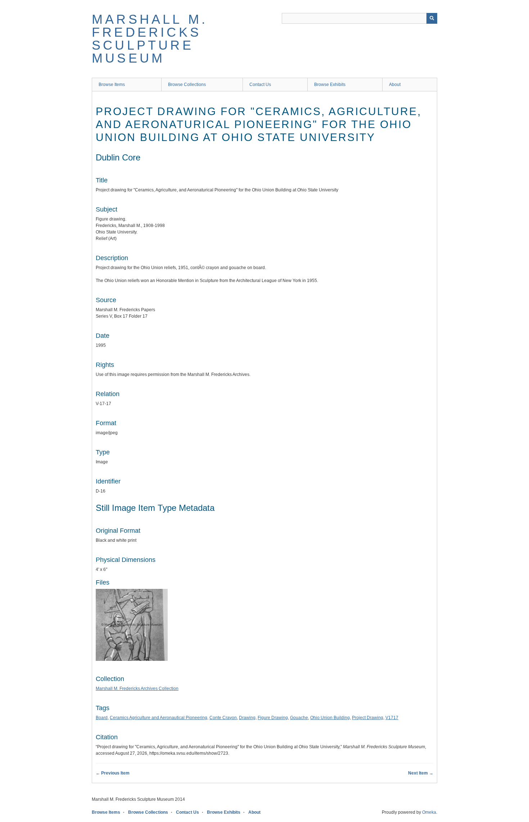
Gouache (299, 717)
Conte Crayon (223, 717)
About (395, 84)
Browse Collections (187, 84)
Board (102, 717)
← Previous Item (113, 773)
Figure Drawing (273, 717)
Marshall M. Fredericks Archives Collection (137, 688)
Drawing (247, 717)
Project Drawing (367, 717)
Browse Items (112, 84)
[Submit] (431, 18)
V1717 (391, 717)
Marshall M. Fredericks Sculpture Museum (150, 38)
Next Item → (420, 773)
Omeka (429, 812)
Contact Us (260, 84)
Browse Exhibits (329, 84)
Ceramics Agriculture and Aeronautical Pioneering (158, 717)
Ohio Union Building (330, 717)
